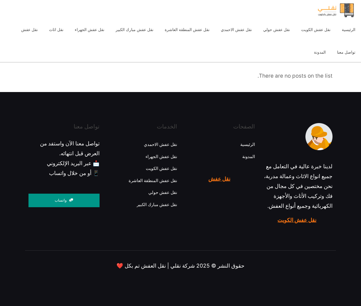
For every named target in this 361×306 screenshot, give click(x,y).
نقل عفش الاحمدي (160, 144)
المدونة (248, 156)
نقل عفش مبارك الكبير (157, 204)
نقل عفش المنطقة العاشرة (153, 180)
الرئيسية (247, 144)
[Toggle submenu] (56, 41)
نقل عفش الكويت (297, 220)
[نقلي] (324, 10)
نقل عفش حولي (162, 192)
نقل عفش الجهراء (161, 156)
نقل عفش (219, 179)
